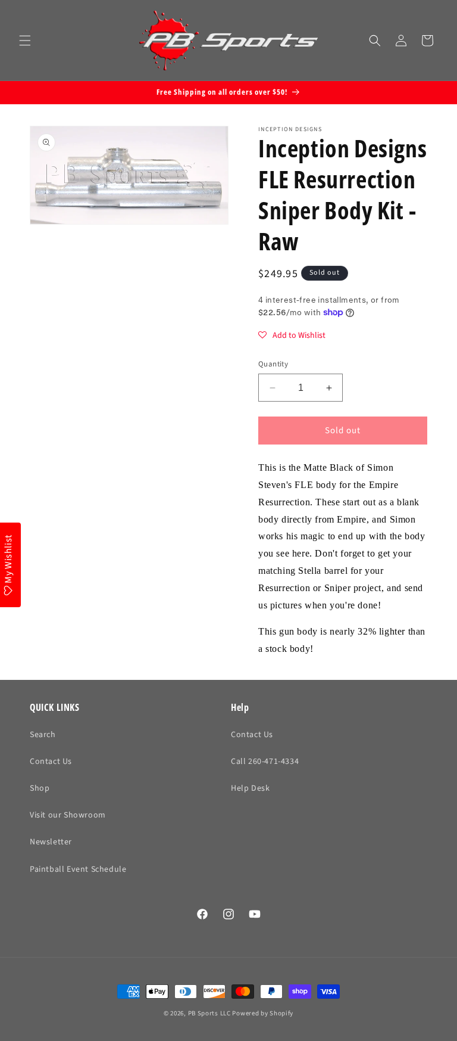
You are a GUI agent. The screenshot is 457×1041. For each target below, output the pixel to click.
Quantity (273, 364)
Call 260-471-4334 (265, 761)
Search (43, 735)
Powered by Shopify (262, 1013)
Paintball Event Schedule (78, 869)
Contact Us (51, 761)
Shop (39, 788)
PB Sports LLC (209, 1013)
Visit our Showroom (68, 815)
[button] (25, 40)
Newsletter (51, 842)
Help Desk (250, 788)
